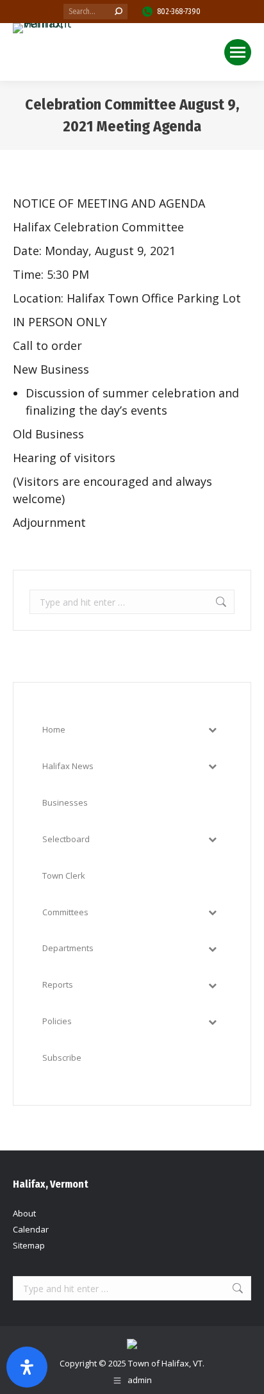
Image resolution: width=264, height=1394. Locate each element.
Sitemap (29, 1245)
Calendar (31, 1229)
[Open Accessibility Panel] (26, 1367)
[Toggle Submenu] (212, 729)
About (24, 1213)
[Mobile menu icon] (237, 52)
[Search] (118, 11)
